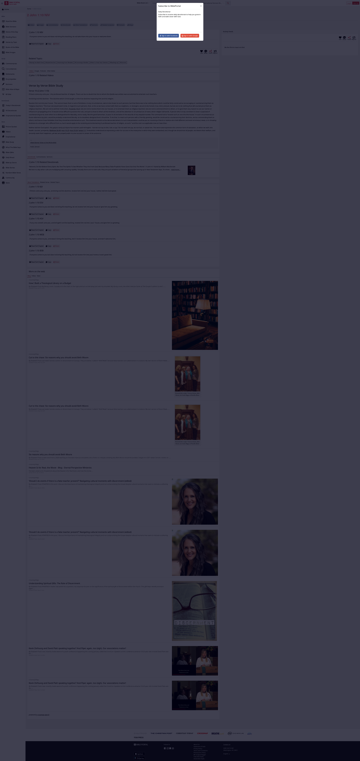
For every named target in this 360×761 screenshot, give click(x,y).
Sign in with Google (190, 36)
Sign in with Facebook (169, 36)
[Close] (201, 6)
